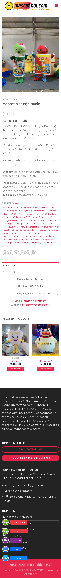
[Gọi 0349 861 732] (5, 531)
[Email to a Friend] (22, 252)
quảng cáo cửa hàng (21, 138)
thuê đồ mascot (33, 210)
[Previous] (2, 350)
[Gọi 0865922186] (5, 522)
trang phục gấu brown (12, 239)
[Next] (58, 350)
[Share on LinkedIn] (33, 252)
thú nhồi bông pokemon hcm (32, 207)
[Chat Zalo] (5, 549)
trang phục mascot (33, 239)
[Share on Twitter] (16, 252)
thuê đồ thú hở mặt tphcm (35, 217)
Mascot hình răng (16, 361)
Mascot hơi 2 (45, 361)
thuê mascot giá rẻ (35, 223)
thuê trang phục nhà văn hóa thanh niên (28, 233)
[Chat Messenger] (5, 558)
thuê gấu (52, 217)
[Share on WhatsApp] (5, 252)
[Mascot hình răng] (15, 339)
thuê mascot (24, 220)
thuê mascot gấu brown (42, 220)
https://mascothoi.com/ (36, 304)
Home (5, 99)
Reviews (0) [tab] (8, 271)
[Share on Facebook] (10, 252)
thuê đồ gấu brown (16, 210)
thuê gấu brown (10, 220)
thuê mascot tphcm (34, 227)
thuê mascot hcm (17, 227)
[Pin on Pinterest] (27, 252)
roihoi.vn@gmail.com (34, 300)
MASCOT (16, 99)
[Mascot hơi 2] (45, 339)
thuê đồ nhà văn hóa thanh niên (24, 214)
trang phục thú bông (30, 242)
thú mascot (13, 207)
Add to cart (16, 369)
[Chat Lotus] (5, 540)
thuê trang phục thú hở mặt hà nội (39, 236)
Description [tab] (9, 265)
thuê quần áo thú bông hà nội (24, 230)
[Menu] (57, 5)
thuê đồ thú (45, 214)
